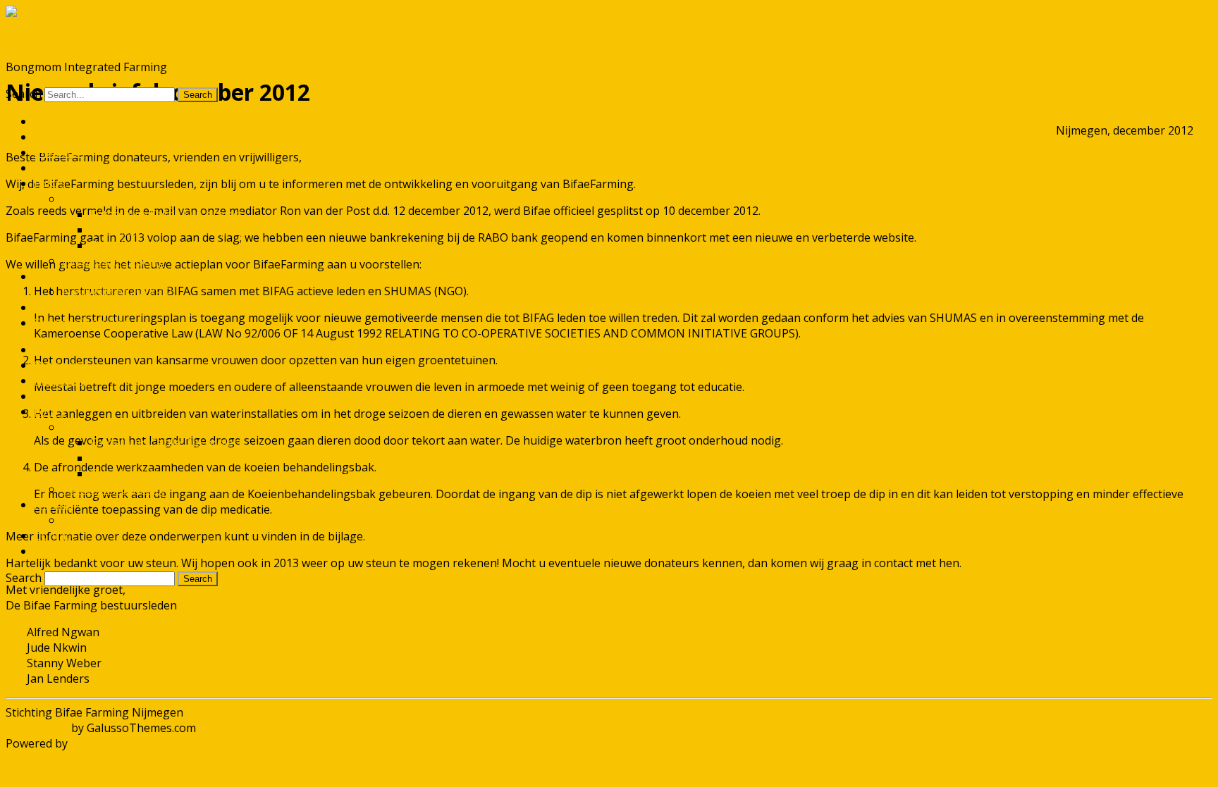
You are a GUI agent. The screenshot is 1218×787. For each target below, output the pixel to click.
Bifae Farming (43, 40)
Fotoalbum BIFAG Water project (173, 229)
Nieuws (53, 276)
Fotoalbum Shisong (113, 260)
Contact (54, 307)
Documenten (68, 167)
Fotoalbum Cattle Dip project (166, 214)
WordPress (98, 743)
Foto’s (50, 183)
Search (24, 93)
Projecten (59, 152)
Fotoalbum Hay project (150, 245)
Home (50, 121)
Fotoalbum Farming (114, 198)
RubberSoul (37, 728)
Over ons (58, 136)
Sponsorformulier (81, 322)
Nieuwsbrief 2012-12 (117, 291)
